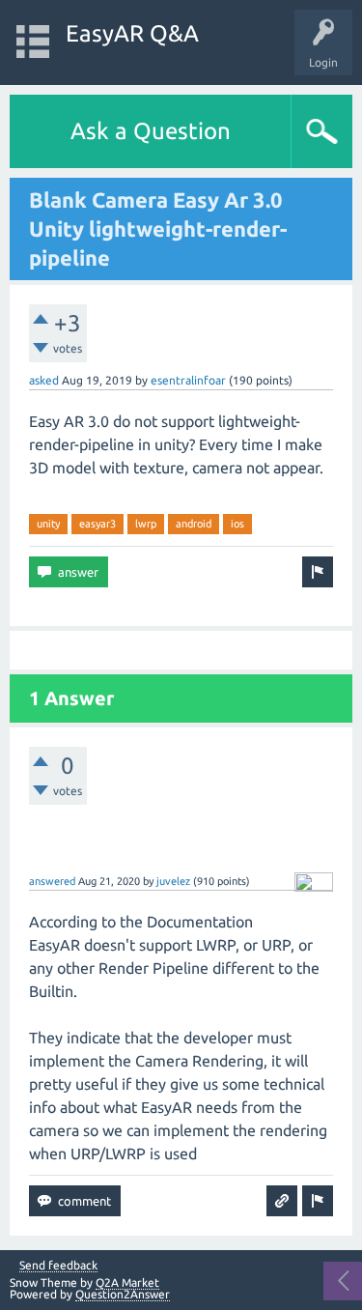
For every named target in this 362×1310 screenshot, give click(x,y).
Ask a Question (150, 131)
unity (48, 523)
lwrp (145, 523)
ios (237, 523)
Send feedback (58, 1265)
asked (44, 380)
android (193, 523)
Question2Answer (122, 1294)
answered (52, 881)
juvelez (173, 881)
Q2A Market (127, 1282)
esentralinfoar (188, 380)
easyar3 (97, 523)
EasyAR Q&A (132, 33)
